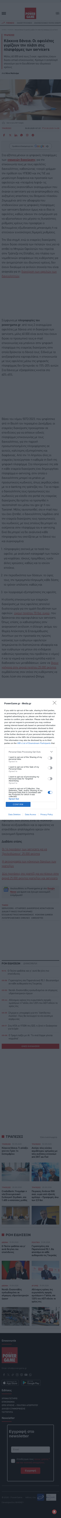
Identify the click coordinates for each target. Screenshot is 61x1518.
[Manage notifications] (54, 1511)
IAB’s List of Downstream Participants (34, 743)
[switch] (50, 758)
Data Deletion (14, 814)
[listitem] (30, 751)
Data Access (30, 814)
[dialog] (30, 759)
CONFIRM (18, 804)
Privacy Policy (46, 814)
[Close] (55, 703)
